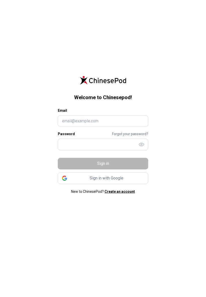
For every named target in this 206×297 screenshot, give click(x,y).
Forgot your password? (130, 134)
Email (62, 110)
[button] (103, 178)
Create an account (120, 192)
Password (66, 134)
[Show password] (141, 144)
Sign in (103, 163)
